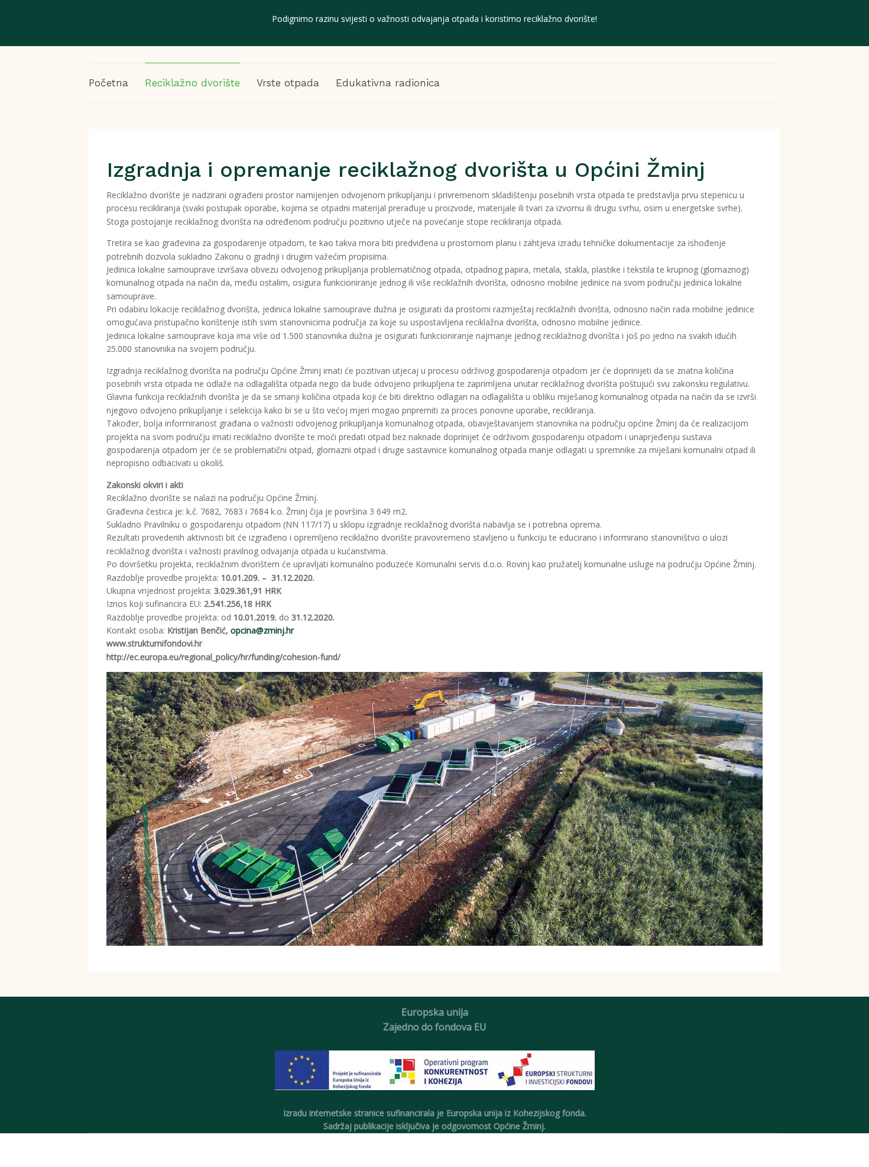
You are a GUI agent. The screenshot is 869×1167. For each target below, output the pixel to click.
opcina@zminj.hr (262, 630)
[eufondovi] (435, 1077)
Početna (108, 83)
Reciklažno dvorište (192, 83)
